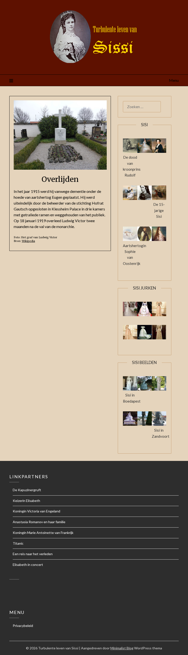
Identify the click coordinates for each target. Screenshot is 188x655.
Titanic (18, 543)
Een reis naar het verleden (33, 554)
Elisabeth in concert (28, 564)
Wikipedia (28, 241)
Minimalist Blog (121, 648)
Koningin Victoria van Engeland (36, 511)
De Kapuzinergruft (27, 490)
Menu (173, 80)
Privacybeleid (23, 626)
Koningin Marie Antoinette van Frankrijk (43, 532)
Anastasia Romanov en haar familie (39, 522)
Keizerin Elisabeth (26, 501)
